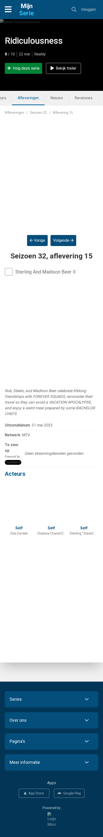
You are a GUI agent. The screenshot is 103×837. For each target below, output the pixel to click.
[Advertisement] (51, 171)
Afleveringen (28, 98)
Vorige (39, 240)
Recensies (83, 98)
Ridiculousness (34, 41)
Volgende (61, 240)
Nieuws (56, 98)
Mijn (26, 9)
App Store (36, 793)
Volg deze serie (26, 68)
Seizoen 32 (38, 113)
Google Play (72, 793)
